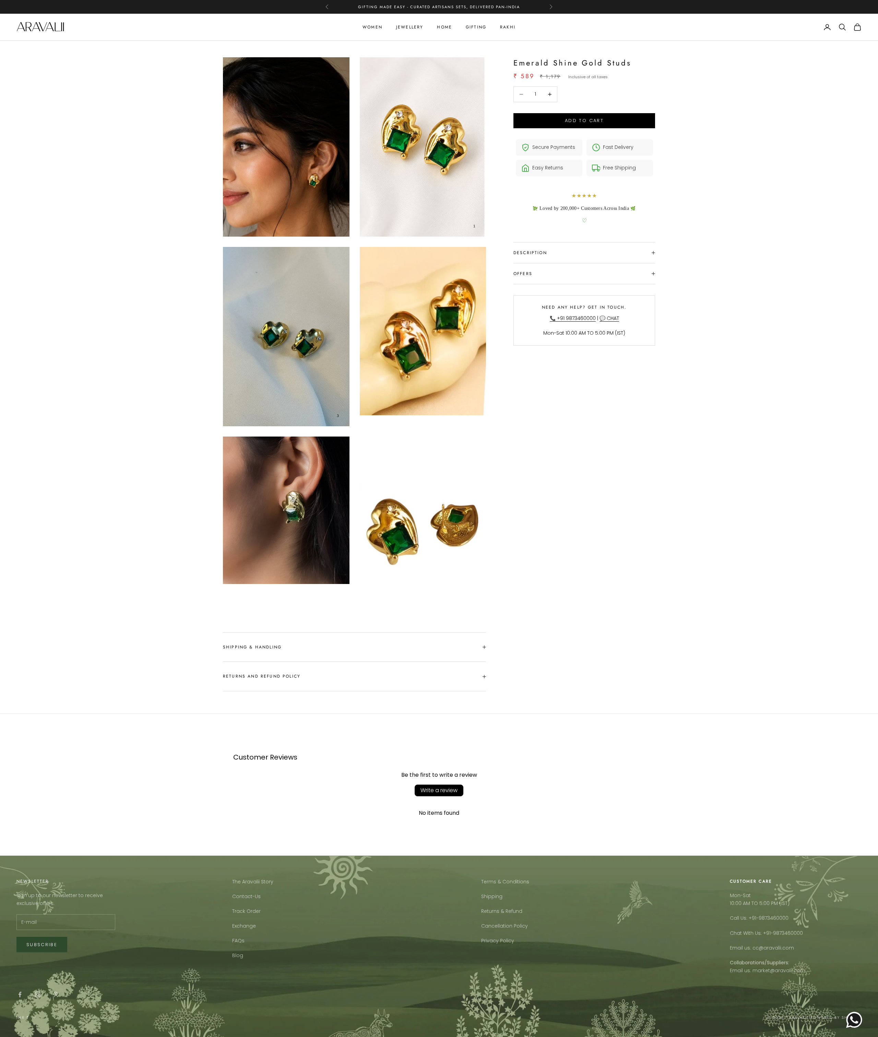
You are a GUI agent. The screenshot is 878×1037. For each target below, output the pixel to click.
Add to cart (584, 120)
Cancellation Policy (504, 925)
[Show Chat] (856, 1020)
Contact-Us (246, 896)
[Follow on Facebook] (19, 994)
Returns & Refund (501, 911)
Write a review (439, 790)
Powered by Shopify (836, 1017)
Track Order (246, 911)
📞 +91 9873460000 (573, 318)
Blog (237, 955)
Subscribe (41, 944)
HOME (444, 27)
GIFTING (476, 27)
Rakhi (507, 27)
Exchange (244, 925)
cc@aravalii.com (773, 947)
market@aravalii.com (778, 970)
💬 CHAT (609, 318)
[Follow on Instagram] (37, 994)
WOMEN (372, 27)
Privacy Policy (497, 940)
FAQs (238, 940)
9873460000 (773, 918)
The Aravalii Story (252, 881)
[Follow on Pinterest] (55, 994)
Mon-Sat (740, 895)
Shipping (491, 896)
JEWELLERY (409, 27)
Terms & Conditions (505, 881)
